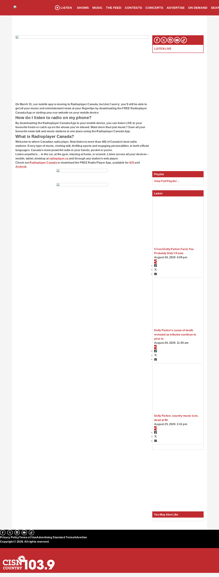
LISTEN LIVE (163, 48)
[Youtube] (177, 40)
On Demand (198, 7)
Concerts (154, 7)
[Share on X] (155, 269)
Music (97, 7)
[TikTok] (184, 40)
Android (20, 166)
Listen (66, 7)
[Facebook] (157, 40)
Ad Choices (8, 550)
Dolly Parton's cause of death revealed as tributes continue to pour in (175, 334)
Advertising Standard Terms (55, 537)
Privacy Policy (9, 537)
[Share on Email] (155, 273)
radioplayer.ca (58, 158)
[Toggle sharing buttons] (155, 261)
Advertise (176, 7)
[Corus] (1, 545)
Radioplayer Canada (43, 162)
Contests (133, 7)
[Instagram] (170, 40)
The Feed (113, 7)
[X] (164, 40)
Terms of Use (28, 537)
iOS (131, 162)
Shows (83, 7)
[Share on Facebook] (155, 265)
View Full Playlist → (167, 181)
